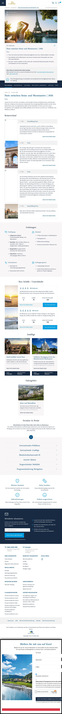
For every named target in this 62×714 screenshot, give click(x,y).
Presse (6, 561)
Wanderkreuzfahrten (28, 604)
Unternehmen (8, 559)
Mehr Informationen (49, 136)
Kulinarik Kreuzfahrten (29, 606)
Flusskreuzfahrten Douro (12, 600)
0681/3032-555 (13, 74)
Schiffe (24, 561)
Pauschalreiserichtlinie (11, 578)
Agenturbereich (27, 589)
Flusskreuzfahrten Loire (11, 614)
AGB (16, 620)
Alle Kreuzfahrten (28, 559)
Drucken (13, 92)
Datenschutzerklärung (48, 620)
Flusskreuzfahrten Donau (12, 595)
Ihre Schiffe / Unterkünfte (39, 85)
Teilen (6, 92)
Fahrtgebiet (58, 85)
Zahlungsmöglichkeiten (11, 573)
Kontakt (7, 570)
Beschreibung (8, 85)
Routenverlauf (18, 85)
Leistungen (27, 85)
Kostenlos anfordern (14, 535)
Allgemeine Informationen (12, 564)
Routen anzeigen (50, 305)
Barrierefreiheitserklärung (27, 620)
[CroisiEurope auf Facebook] (42, 559)
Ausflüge (50, 85)
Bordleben (26, 566)
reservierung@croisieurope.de (45, 72)
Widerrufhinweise (39, 687)
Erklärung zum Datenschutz (13, 539)
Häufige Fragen (27, 569)
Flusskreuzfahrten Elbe (11, 603)
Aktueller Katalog (9, 584)
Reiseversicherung (10, 575)
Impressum (10, 620)
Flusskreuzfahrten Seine (11, 598)
